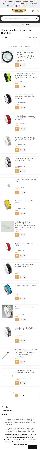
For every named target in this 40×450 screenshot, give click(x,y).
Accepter (32, 447)
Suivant (23, 395)
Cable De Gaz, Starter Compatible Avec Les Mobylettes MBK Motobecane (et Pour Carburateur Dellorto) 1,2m (25, 225)
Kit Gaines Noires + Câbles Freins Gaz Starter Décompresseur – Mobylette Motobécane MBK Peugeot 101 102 (25, 56)
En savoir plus (22, 444)
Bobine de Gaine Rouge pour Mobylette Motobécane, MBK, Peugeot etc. (25, 117)
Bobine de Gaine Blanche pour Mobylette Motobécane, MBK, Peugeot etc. (25, 139)
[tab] (3, 38)
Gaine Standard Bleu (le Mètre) (26, 285)
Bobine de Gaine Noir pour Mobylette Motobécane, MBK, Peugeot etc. (25, 96)
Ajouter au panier (17, 65)
